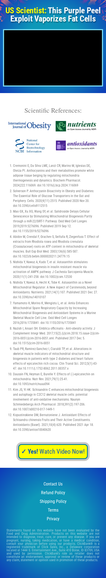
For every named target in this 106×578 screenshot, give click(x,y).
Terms (53, 510)
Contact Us (53, 484)
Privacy (53, 518)
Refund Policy (53, 492)
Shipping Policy (53, 501)
